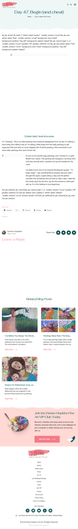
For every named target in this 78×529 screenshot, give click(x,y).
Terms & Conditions (39, 501)
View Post (9, 349)
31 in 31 (39, 475)
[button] (75, 4)
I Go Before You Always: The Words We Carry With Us (19, 337)
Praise (39, 472)
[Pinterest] (50, 510)
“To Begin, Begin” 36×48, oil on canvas (39, 136)
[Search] (68, 4)
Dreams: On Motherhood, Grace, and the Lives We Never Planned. (19, 386)
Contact (39, 491)
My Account (39, 495)
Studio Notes (39, 469)
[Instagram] (27, 510)
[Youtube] (39, 510)
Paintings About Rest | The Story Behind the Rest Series (56, 337)
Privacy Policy (39, 498)
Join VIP (39, 488)
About (39, 462)
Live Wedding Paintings (39, 478)
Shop (39, 485)
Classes (39, 482)
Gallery (39, 465)
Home (29, 16)
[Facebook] (33, 510)
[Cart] (71, 4)
